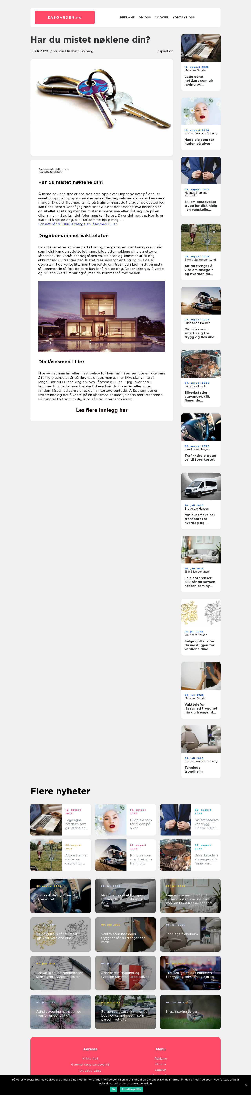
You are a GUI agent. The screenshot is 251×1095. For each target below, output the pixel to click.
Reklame (127, 17)
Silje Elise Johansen (197, 571)
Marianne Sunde (195, 70)
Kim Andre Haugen (197, 449)
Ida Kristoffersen (196, 635)
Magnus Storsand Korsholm (196, 194)
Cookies (162, 17)
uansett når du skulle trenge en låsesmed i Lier (77, 224)
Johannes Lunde (195, 386)
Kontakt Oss (184, 17)
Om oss (145, 17)
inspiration (164, 51)
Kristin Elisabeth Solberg (73, 51)
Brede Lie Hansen (197, 508)
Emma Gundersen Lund (200, 259)
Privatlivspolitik (131, 1089)
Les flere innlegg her (102, 410)
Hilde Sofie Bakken (197, 323)
